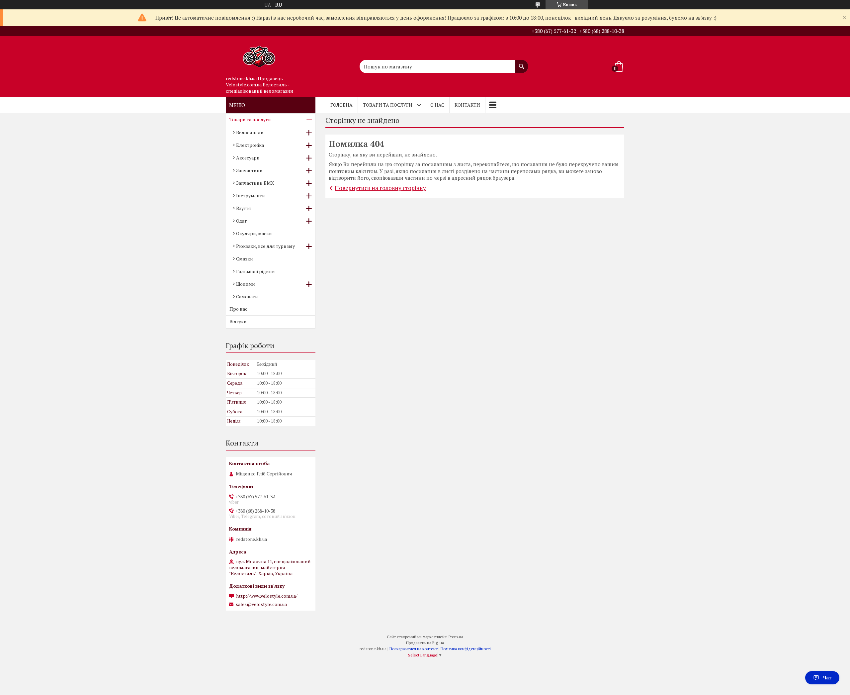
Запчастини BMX (255, 183)
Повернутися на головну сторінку (380, 188)
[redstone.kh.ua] (259, 54)
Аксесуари (248, 157)
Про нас (238, 309)
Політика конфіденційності (466, 648)
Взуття (243, 208)
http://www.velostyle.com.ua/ (267, 596)
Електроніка (250, 145)
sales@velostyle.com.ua (261, 604)
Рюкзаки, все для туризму (265, 246)
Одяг (241, 221)
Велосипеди (250, 132)
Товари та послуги (387, 105)
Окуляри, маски (254, 233)
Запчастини (249, 170)
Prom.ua (456, 636)
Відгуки (238, 321)
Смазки (244, 258)
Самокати (247, 296)
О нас (437, 105)
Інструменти (250, 195)
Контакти (467, 105)
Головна (341, 105)
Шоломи (245, 284)
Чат (827, 677)
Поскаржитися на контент (413, 648)
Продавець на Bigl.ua (425, 642)
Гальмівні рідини (255, 271)
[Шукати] (521, 63)
